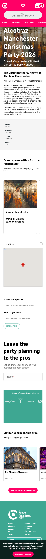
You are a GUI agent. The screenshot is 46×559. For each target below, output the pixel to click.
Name (10, 376)
